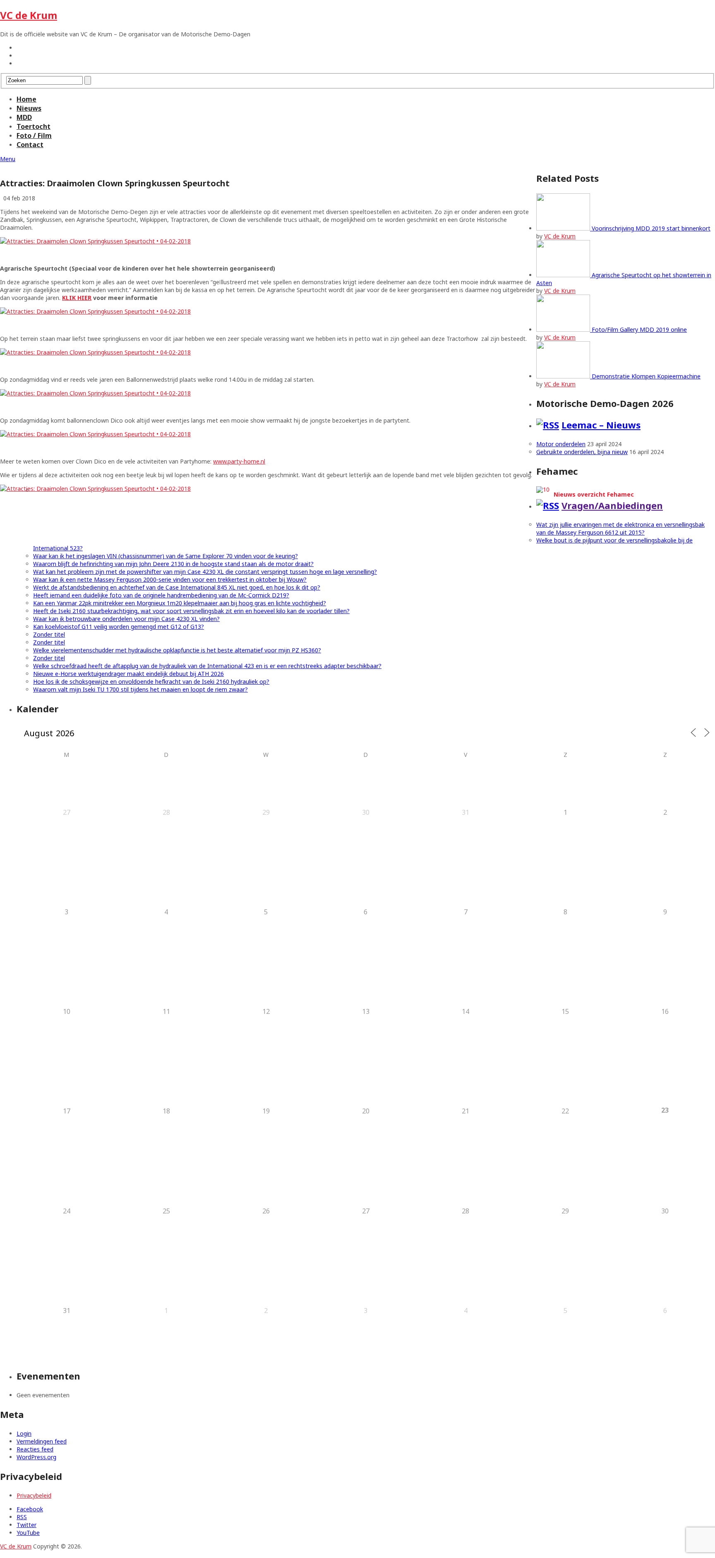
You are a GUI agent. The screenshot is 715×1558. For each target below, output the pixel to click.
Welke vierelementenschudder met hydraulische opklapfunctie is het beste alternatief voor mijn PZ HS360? (177, 650)
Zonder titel (49, 634)
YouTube (28, 1533)
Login (24, 1433)
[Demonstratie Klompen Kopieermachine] (564, 376)
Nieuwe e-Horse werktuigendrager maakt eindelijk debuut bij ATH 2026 (128, 674)
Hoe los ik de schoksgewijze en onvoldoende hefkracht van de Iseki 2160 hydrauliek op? (151, 681)
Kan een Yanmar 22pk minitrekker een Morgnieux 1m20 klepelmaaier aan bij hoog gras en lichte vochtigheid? (179, 603)
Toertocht (33, 126)
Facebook (30, 1509)
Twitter (26, 1525)
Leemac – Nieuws (601, 425)
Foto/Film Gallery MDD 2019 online (639, 329)
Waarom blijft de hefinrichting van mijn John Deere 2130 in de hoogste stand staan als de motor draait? (173, 564)
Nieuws (29, 108)
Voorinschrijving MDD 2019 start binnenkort (651, 228)
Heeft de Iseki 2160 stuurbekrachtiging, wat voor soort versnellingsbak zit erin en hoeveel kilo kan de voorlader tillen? (191, 611)
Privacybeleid (34, 1495)
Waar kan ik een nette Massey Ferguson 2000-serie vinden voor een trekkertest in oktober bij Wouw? (170, 579)
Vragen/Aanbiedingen (612, 505)
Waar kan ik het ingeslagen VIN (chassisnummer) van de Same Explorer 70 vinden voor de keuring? (165, 556)
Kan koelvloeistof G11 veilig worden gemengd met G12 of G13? (118, 626)
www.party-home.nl (239, 461)
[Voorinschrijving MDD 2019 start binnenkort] (564, 228)
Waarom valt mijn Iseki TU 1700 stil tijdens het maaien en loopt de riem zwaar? (140, 689)
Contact (30, 144)
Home (26, 99)
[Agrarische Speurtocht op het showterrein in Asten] (564, 275)
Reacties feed (35, 1449)
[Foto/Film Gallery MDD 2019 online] (564, 329)
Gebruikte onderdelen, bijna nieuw (582, 452)
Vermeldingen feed (42, 1441)
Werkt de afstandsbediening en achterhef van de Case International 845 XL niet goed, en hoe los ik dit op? (176, 587)
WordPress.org (36, 1457)
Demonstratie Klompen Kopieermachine (646, 376)
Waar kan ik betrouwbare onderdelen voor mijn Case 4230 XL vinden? (126, 619)
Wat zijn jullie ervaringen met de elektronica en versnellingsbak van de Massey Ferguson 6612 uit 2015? (620, 528)
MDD (24, 117)
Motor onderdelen (560, 444)
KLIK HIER (76, 298)
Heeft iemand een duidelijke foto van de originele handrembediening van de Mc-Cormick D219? (161, 595)
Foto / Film (34, 135)
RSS (22, 1517)
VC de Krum (28, 15)
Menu (7, 159)
